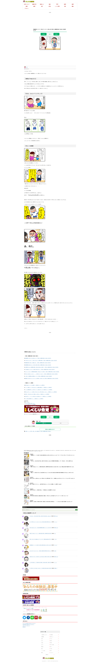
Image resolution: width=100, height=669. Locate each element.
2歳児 (27, 6)
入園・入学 (34, 431)
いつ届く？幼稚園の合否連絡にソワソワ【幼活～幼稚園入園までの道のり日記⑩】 (38, 376)
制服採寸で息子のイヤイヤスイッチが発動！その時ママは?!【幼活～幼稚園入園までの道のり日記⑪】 (41, 378)
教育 (42, 648)
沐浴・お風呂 (52, 644)
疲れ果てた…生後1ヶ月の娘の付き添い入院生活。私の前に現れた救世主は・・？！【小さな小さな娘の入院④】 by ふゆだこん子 (51, 501)
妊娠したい (42, 4)
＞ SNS (60, 423)
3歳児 (34, 6)
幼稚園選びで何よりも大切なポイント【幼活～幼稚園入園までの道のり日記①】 (38, 358)
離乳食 (42, 646)
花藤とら (55, 568)
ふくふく (55, 521)
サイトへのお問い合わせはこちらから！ (29, 623)
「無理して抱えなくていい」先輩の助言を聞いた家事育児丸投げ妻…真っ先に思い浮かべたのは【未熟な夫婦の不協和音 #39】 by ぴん (52, 466)
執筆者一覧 (34, 4)
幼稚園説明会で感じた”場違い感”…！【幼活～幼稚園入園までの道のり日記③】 (38, 362)
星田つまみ (56, 516)
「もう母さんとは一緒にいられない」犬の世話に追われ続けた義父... (40, 568)
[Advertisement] (50, 19)
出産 (42, 640)
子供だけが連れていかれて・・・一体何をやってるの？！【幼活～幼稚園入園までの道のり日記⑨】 (41, 373)
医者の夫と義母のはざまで (50, 429)
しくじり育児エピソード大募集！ (30, 404)
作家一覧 (50, 34)
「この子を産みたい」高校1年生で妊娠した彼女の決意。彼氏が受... (40, 562)
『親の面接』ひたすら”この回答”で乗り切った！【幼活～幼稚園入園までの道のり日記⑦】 (40, 369)
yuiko (55, 550)
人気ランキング (26, 4)
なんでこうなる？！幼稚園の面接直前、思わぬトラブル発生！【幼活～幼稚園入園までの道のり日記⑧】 (42, 371)
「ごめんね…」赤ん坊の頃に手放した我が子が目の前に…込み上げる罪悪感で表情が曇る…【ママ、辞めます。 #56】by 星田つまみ (51, 460)
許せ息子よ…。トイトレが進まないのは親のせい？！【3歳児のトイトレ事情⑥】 (38, 396)
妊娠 (49, 4)
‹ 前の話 (43, 34)
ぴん (55, 533)
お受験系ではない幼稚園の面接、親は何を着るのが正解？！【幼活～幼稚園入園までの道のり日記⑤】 (41, 367)
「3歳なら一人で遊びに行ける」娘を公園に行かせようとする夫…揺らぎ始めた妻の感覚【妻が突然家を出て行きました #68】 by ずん (52, 472)
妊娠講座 (42, 636)
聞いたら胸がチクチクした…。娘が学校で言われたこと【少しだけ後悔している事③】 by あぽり (46, 484)
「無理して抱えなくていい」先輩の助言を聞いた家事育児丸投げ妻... (40, 533)
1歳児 (73, 4)
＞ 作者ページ (44, 423)
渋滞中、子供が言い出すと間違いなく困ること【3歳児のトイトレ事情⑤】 (37, 394)
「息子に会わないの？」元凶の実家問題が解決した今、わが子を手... (40, 527)
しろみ (55, 539)
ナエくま (55, 545)
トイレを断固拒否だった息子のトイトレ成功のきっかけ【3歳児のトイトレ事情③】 (38, 389)
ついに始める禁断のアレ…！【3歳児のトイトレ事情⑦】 (34, 398)
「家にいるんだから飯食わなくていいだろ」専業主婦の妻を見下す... (40, 539)
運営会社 (24, 626)
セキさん (27, 402)
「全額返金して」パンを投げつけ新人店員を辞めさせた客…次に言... (40, 545)
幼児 (42, 6)
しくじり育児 (57, 6)
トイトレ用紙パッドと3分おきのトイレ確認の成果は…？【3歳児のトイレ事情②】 (38, 387)
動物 (72, 6)
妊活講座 (51, 634)
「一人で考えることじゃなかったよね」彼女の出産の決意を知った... (40, 521)
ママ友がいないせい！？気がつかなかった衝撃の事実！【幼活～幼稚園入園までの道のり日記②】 (41, 360)
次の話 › (56, 34)
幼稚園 (38, 431)
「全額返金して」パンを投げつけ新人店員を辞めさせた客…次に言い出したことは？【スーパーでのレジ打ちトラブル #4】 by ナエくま (52, 455)
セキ (27, 67)
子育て (57, 4)
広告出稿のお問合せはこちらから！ (28, 624)
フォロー (26, 414)
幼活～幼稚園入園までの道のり (46, 431)
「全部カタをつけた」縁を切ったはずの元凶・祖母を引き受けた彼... (40, 556)
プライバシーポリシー (26, 625)
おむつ (42, 644)
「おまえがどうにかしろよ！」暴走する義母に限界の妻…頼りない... (40, 550)
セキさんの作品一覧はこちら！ (30, 403)
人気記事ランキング (44, 634)
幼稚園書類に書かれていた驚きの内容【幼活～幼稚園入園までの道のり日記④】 (38, 364)
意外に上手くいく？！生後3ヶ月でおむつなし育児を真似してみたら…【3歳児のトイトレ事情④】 (41, 391)
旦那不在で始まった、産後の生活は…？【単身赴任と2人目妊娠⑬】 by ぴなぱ (42, 489)
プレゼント (27, 8)
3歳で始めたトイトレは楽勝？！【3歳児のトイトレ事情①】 (35, 385)
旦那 (65, 6)
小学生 (49, 6)
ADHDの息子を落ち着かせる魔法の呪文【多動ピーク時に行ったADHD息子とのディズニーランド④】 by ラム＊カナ (49, 495)
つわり (51, 638)
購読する (25, 507)
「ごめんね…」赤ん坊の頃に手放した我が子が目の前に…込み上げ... (40, 516)
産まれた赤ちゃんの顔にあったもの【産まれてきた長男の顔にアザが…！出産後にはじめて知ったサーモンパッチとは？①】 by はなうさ (52, 478)
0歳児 (65, 4)
